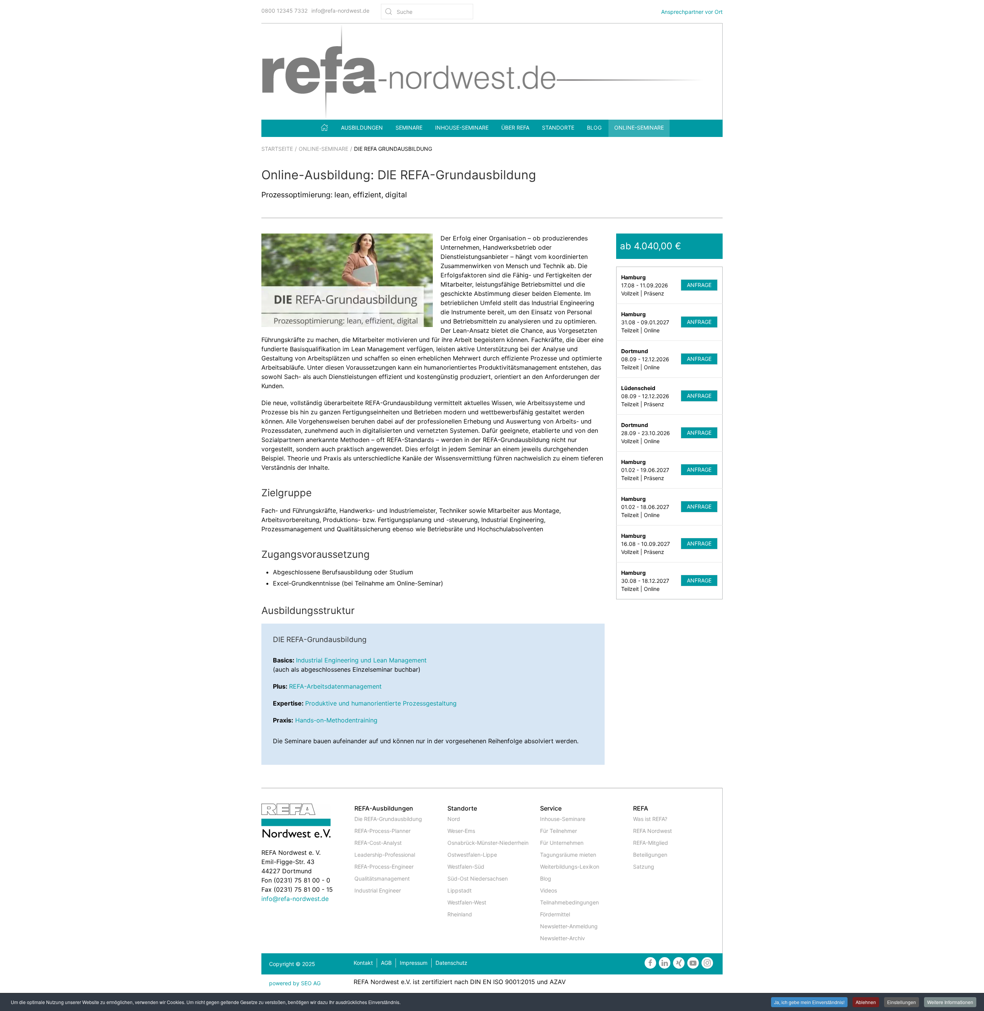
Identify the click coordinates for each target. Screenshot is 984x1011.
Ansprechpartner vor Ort (692, 11)
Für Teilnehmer (558, 830)
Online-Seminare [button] (639, 127)
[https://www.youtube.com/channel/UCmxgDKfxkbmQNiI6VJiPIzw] (693, 963)
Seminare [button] (409, 127)
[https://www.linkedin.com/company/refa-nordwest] (664, 963)
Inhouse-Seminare (462, 127)
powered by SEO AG (295, 983)
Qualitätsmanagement (382, 878)
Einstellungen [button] (901, 1002)
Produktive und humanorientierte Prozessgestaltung (381, 703)
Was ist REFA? (650, 819)
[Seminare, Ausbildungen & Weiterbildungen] (324, 127)
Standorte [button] (558, 127)
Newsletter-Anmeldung (569, 926)
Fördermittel (555, 914)
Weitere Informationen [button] (950, 1002)
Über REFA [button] (515, 127)
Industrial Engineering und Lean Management (361, 660)
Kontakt (363, 962)
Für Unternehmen (561, 842)
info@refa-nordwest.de (340, 10)
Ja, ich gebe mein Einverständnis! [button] (809, 1002)
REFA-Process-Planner (382, 830)
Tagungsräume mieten (568, 854)
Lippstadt (459, 890)
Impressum (413, 962)
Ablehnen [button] (866, 1002)
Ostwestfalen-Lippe (472, 854)
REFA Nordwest (652, 830)
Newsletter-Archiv (562, 938)
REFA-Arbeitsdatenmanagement (335, 686)
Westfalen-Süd (465, 866)
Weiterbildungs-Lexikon (569, 866)
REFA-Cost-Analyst (378, 842)
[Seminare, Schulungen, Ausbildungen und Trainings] (491, 71)
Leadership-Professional (384, 854)
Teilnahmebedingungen (569, 902)
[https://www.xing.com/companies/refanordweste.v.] (679, 963)
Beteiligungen (650, 854)
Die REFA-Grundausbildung (388, 819)
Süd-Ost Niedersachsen (477, 878)
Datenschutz (451, 962)
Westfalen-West (466, 902)
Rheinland (459, 914)
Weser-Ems (461, 830)
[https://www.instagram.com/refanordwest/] (707, 963)
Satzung (643, 866)
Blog (594, 127)
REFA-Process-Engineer (384, 866)
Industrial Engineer (377, 890)
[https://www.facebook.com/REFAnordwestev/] (650, 963)
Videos (548, 890)
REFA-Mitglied (650, 842)
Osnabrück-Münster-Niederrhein (488, 842)
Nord (453, 819)
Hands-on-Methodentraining (336, 720)
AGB (386, 962)
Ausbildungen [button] (362, 127)
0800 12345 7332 (284, 10)
